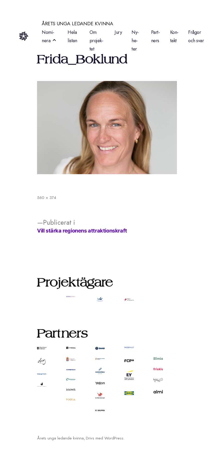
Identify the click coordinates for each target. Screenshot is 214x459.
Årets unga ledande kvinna (77, 23)
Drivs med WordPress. (105, 438)
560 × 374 (46, 197)
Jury (118, 32)
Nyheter (135, 40)
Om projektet (96, 40)
